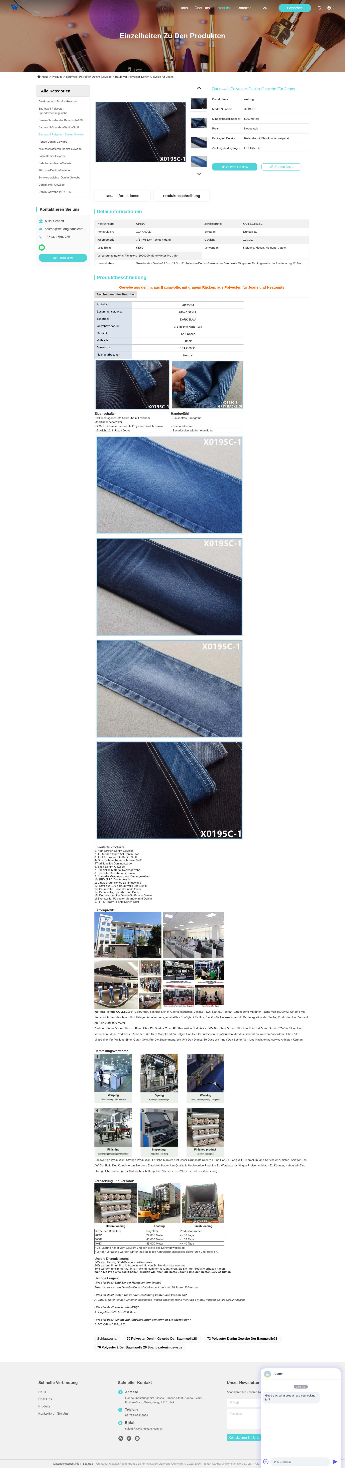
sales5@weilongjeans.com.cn (144, 1428)
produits (223, 8)
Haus (183, 8)
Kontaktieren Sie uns (53, 1413)
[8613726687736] (137, 1439)
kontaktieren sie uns (246, 8)
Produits (57, 76)
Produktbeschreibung (181, 196)
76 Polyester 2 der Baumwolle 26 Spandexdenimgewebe (139, 1347)
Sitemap (88, 1463)
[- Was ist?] (41, 247)
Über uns (202, 8)
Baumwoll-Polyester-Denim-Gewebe (89, 76)
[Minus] (335, 1374)
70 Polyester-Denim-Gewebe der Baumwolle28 (162, 1338)
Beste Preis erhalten (235, 167)
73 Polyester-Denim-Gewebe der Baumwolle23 (242, 1338)
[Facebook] (129, 1439)
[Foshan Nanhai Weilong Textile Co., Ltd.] (15, 8)
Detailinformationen (122, 196)
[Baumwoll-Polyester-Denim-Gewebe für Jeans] (140, 132)
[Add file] (266, 1461)
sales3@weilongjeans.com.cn (66, 229)
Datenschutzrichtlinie (66, 1463)
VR (265, 8)
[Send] (335, 1461)
